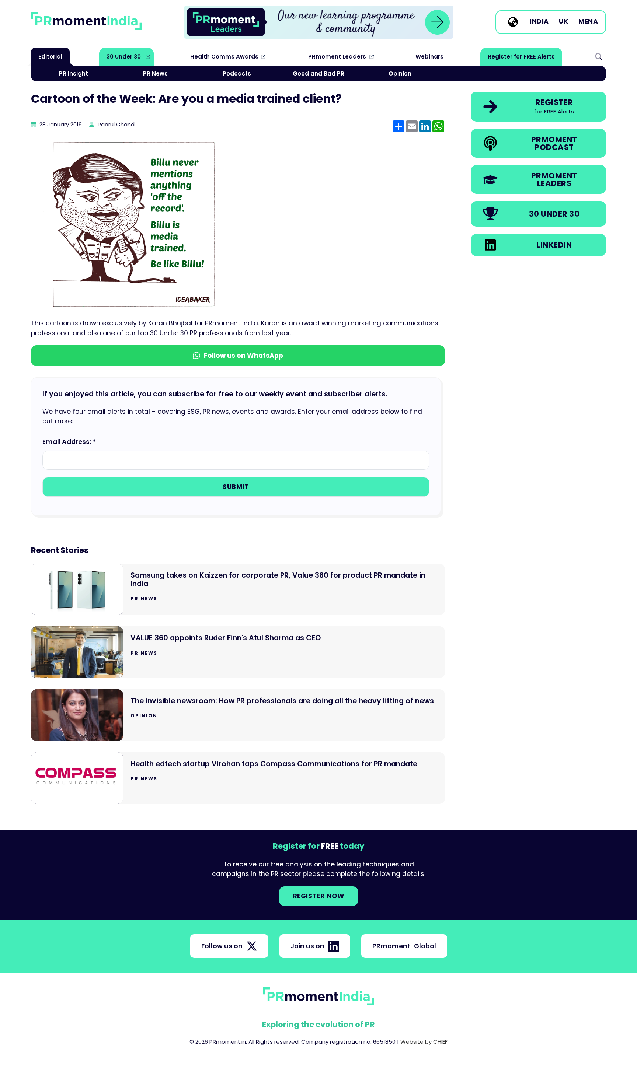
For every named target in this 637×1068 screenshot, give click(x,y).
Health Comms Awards (224, 56)
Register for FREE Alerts (521, 56)
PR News (155, 73)
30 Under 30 (124, 56)
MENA (588, 22)
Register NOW (319, 896)
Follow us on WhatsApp (243, 355)
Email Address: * (69, 441)
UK (563, 22)
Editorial (50, 56)
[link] (318, 22)
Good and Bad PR (318, 73)
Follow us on (222, 946)
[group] (318, 22)
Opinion (400, 73)
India (539, 22)
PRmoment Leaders (337, 56)
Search (598, 57)
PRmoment (404, 946)
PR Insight (73, 73)
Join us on (307, 946)
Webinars (429, 56)
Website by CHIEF (424, 1042)
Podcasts (237, 73)
